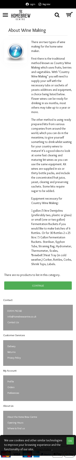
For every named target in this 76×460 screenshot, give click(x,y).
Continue (38, 285)
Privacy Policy (43, 449)
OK (70, 440)
